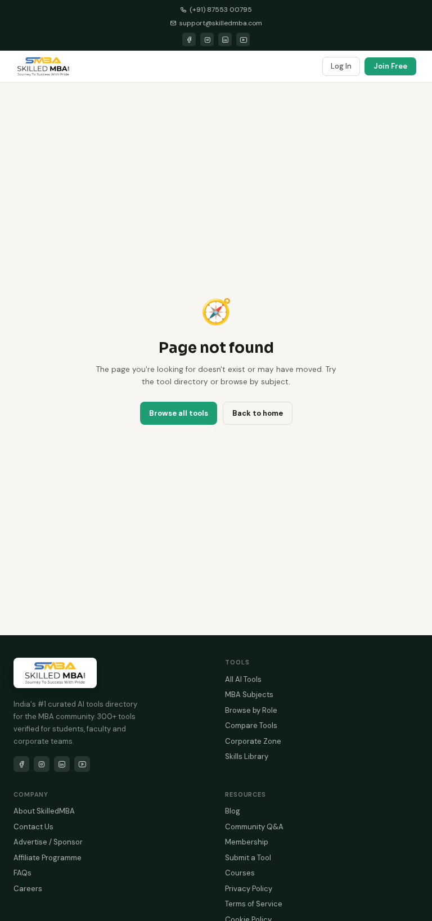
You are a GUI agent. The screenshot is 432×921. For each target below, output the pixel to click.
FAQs (23, 873)
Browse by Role (251, 710)
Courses (240, 873)
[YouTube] (243, 39)
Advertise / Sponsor (48, 842)
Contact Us (33, 827)
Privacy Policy (248, 888)
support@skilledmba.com (220, 23)
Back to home (257, 413)
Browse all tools (178, 413)
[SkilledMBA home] (43, 66)
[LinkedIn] (225, 39)
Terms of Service (253, 904)
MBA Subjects (249, 694)
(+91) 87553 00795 (221, 9)
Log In (341, 66)
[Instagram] (207, 39)
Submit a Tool (248, 857)
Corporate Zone (253, 741)
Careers (28, 888)
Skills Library (246, 756)
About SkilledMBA (44, 811)
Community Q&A (254, 827)
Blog (232, 811)
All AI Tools (243, 679)
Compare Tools (251, 725)
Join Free (390, 66)
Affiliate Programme (48, 857)
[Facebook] (189, 39)
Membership (246, 842)
